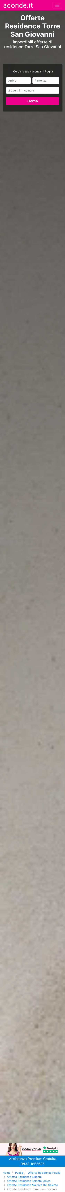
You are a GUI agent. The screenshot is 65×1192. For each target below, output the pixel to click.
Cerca (32, 101)
